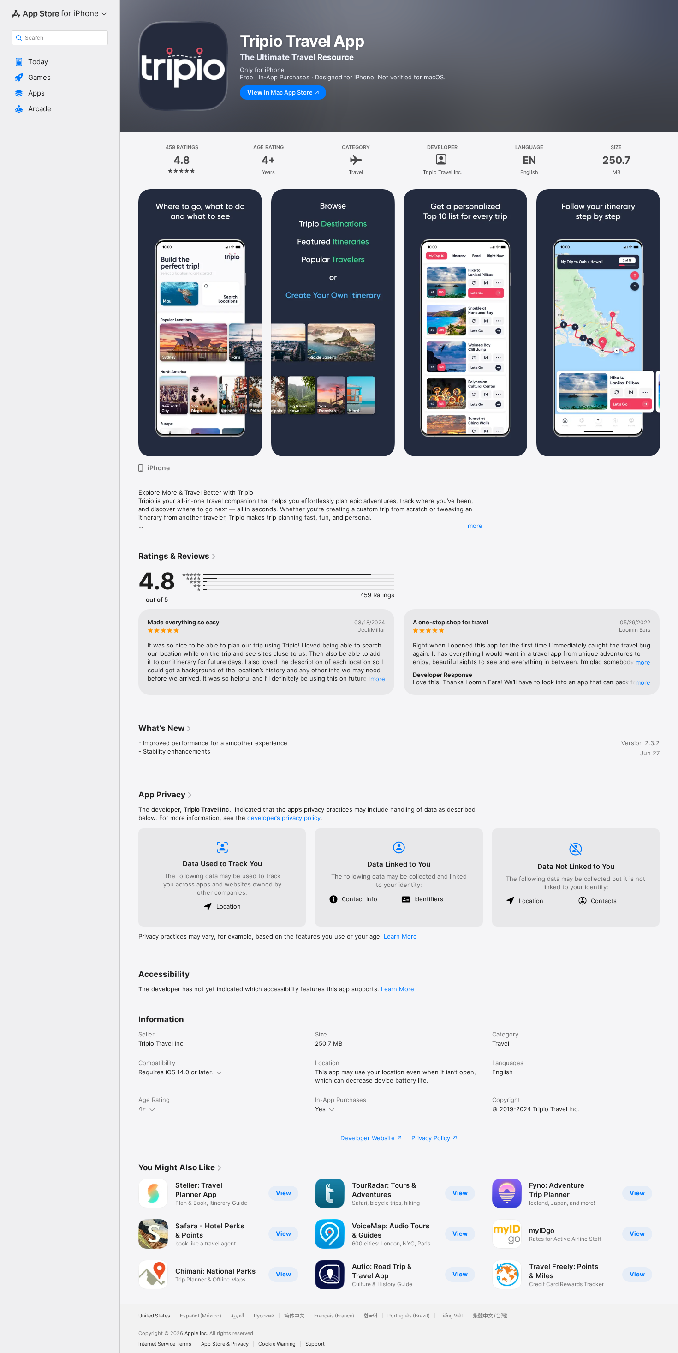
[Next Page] (668, 323)
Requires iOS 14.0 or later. (175, 1072)
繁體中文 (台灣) (490, 1315)
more (475, 525)
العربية (237, 1315)
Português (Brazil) (408, 1315)
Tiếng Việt (451, 1315)
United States (154, 1315)
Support (315, 1344)
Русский (264, 1315)
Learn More (400, 936)
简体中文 (294, 1315)
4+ (142, 1109)
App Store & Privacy (225, 1344)
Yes (320, 1109)
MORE (377, 678)
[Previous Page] (129, 323)
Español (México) (200, 1315)
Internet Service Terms (164, 1344)
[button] (59, 62)
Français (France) (334, 1315)
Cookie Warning (277, 1344)
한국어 (371, 1315)
